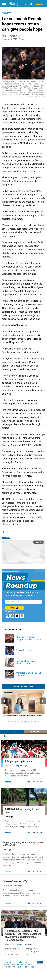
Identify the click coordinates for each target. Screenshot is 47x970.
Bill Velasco (9, 886)
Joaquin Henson (12, 766)
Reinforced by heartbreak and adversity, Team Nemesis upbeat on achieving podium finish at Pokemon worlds (23, 935)
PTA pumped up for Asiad (19, 761)
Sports (6, 13)
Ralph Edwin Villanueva (14, 944)
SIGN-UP (14, 608)
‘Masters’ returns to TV (15, 881)
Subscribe (40, 4)
